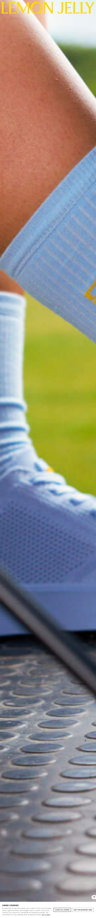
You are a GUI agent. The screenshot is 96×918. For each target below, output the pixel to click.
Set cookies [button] (46, 915)
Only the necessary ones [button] (83, 910)
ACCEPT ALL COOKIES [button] (62, 910)
